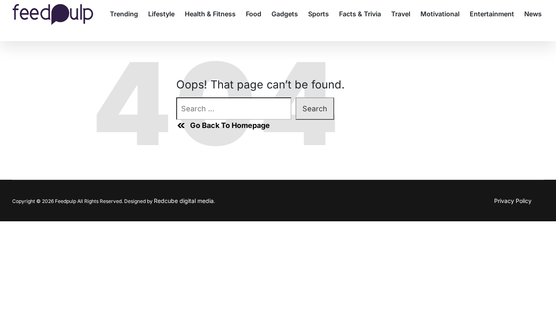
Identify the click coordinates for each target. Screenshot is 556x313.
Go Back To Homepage (230, 125)
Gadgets (284, 14)
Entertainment (492, 14)
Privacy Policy (513, 200)
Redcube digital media (184, 200)
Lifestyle (161, 14)
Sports (318, 14)
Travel (400, 14)
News (533, 14)
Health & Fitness (210, 14)
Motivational (440, 14)
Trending (124, 14)
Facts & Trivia (360, 14)
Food (253, 14)
